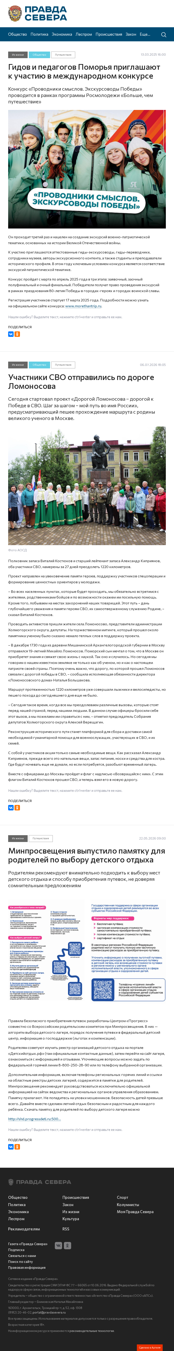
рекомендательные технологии (92, 1331)
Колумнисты (128, 1204)
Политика (39, 34)
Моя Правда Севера (135, 1211)
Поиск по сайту (20, 1262)
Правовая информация (27, 1267)
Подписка (16, 1250)
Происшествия (109, 34)
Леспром (84, 34)
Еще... (145, 34)
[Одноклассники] (17, 334)
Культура (71, 1218)
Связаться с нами (22, 1256)
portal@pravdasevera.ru (49, 1312)
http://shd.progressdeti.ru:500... (34, 1119)
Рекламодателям (24, 1229)
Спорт (122, 1197)
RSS (66, 1229)
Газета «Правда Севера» (28, 1244)
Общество (17, 34)
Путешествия (63, 54)
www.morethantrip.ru (83, 306)
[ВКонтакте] (11, 334)
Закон (131, 34)
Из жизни (18, 54)
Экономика (62, 34)
